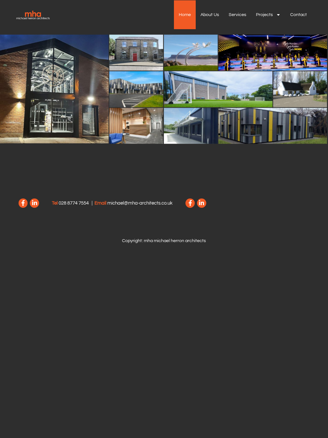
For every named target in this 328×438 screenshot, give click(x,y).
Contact (298, 15)
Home (185, 15)
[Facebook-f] (23, 203)
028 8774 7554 (74, 203)
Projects (264, 15)
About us (210, 15)
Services (237, 15)
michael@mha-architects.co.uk (140, 203)
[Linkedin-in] (34, 203)
